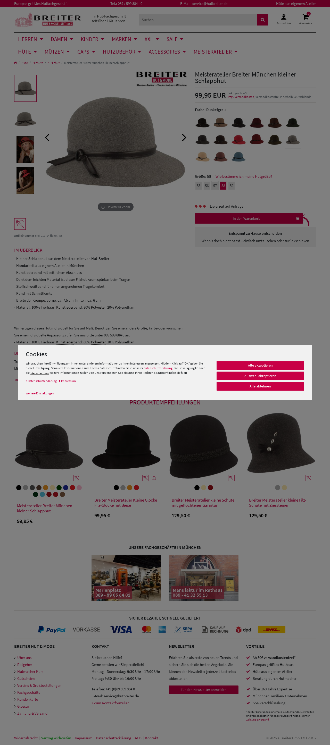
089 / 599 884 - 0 (130, 3)
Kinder (89, 39)
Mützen (54, 51)
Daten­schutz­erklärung (113, 737)
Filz (78, 279)
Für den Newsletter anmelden (204, 689)
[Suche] (262, 20)
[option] (25, 88)
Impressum (83, 737)
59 (231, 185)
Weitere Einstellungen (40, 393)
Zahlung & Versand (32, 713)
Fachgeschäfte (28, 692)
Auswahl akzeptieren (260, 376)
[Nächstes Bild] (184, 136)
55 (198, 185)
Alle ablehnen (260, 386)
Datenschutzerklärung (158, 368)
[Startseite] (15, 63)
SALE (172, 39)
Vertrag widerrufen (56, 737)
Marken (121, 39)
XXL (149, 39)
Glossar (23, 706)
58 (223, 185)
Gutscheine (26, 678)
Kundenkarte (27, 699)
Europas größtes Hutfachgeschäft (41, 3)
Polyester (98, 307)
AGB (138, 737)
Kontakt (151, 737)
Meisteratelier (213, 51)
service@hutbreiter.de (209, 3)
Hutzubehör (119, 51)
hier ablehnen (39, 373)
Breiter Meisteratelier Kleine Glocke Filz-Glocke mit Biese (125, 502)
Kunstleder (25, 272)
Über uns (24, 657)
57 (215, 185)
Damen (59, 39)
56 (207, 185)
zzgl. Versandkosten (241, 97)
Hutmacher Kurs (30, 671)
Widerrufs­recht (26, 737)
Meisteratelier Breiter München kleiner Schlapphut (44, 508)
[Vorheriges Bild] (46, 136)
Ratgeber (24, 664)
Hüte (24, 51)
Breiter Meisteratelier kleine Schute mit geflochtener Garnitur (203, 502)
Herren (27, 39)
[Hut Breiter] (48, 20)
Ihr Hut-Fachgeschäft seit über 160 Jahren (109, 18)
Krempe (38, 300)
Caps (83, 51)
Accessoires (164, 51)
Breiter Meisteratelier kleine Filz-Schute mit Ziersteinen (277, 502)
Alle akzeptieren (260, 365)
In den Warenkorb (246, 218)
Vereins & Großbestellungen (39, 685)
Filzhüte (37, 63)
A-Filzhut (54, 63)
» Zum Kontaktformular (110, 702)
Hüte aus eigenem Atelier (296, 3)
